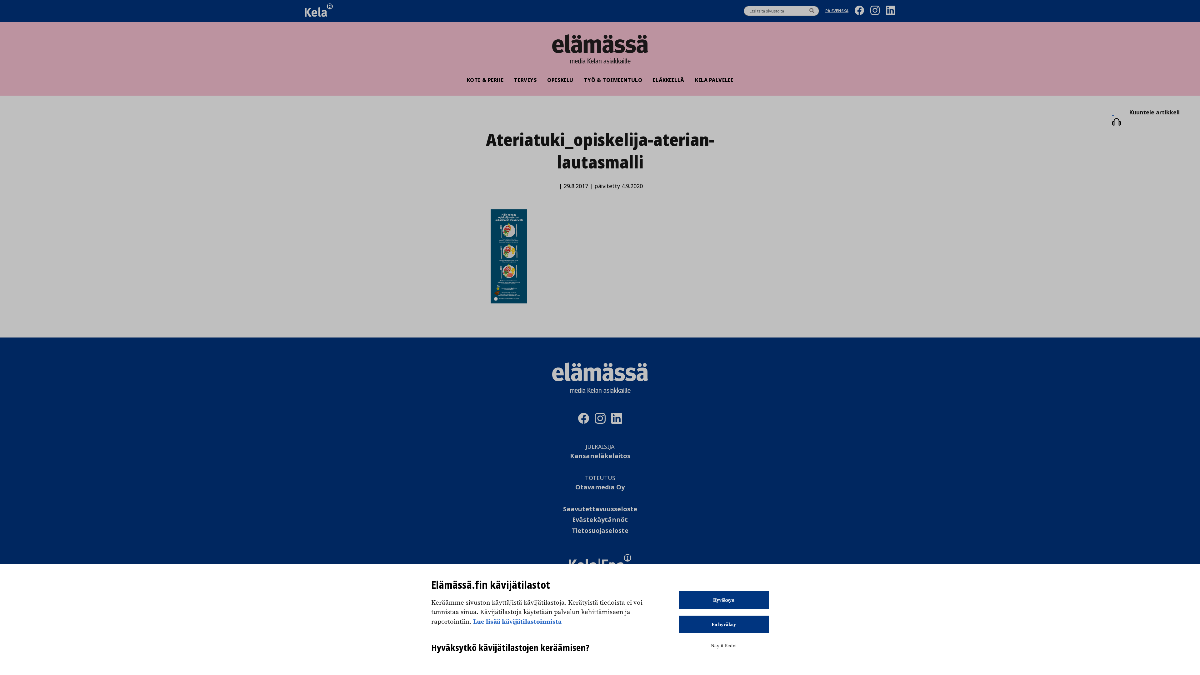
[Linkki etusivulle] (600, 43)
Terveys (525, 80)
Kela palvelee (714, 80)
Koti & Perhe (485, 80)
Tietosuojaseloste (600, 530)
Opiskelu (560, 80)
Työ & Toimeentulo (613, 80)
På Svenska (836, 11)
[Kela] (319, 10)
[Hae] (811, 11)
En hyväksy (724, 624)
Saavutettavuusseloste (600, 509)
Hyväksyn (723, 600)
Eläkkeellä (668, 80)
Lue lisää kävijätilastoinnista (517, 621)
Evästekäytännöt (600, 519)
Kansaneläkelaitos (600, 456)
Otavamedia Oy (600, 487)
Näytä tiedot (724, 645)
